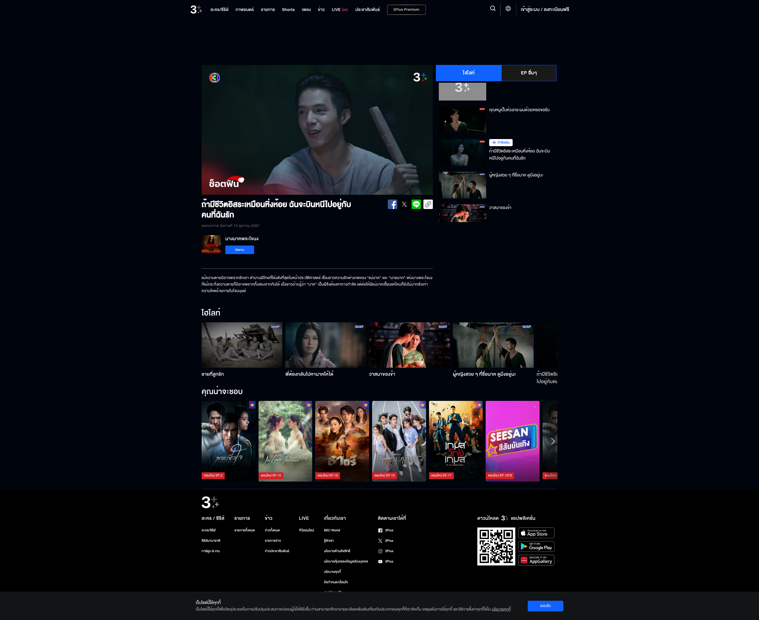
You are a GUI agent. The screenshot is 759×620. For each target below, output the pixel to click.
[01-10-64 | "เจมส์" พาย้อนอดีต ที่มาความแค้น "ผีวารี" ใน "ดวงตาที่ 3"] (513, 441)
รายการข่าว (273, 541)
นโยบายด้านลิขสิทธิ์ (337, 551)
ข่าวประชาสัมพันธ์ (277, 551)
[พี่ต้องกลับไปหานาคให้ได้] (325, 345)
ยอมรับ (545, 606)
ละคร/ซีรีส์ (209, 530)
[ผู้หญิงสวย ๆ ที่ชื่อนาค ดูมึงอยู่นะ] (493, 345)
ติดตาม (239, 249)
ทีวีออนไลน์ (306, 530)
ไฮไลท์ (469, 73)
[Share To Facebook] (392, 204)
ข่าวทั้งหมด (272, 530)
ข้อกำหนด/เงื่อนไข (336, 582)
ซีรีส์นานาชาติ (211, 541)
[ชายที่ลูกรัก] (242, 345)
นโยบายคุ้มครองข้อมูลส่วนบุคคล (346, 561)
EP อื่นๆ (529, 73)
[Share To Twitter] (404, 204)
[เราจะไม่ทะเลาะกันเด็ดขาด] (399, 441)
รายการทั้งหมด (244, 530)
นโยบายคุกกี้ (332, 572)
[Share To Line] (416, 204)
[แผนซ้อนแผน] (456, 441)
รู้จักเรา (329, 541)
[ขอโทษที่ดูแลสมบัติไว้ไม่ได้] (342, 441)
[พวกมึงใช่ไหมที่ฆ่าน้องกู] (229, 441)
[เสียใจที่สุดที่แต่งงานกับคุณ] (285, 441)
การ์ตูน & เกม (211, 551)
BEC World (332, 530)
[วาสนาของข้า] (409, 345)
